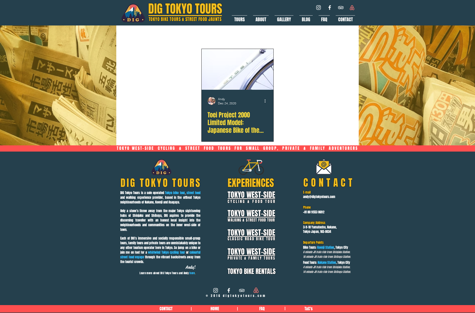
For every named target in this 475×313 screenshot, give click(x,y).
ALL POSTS (131, 35)
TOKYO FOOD (204, 35)
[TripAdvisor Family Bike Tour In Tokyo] (242, 290)
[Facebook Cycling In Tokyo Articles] (229, 290)
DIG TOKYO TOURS (185, 9)
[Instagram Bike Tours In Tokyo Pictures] (216, 290)
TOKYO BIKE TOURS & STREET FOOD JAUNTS (185, 19)
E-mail (307, 192)
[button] (239, 17)
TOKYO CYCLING (167, 35)
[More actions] (267, 101)
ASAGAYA (259, 35)
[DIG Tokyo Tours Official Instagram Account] (318, 7)
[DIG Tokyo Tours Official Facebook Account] (330, 7)
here (192, 273)
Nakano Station (327, 262)
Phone (307, 207)
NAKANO (286, 35)
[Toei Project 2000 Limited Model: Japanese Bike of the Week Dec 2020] (237, 69)
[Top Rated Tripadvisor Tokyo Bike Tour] (341, 7)
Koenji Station (325, 247)
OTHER (310, 35)
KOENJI (233, 35)
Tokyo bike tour (175, 192)
